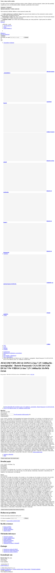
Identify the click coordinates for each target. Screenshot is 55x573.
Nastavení (3, 7)
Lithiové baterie (7, 530)
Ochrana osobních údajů (8, 538)
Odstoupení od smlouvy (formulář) (11, 543)
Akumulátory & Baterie (8, 42)
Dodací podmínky (7, 539)
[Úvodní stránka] (5, 34)
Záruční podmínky (7, 541)
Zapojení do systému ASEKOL (10, 551)
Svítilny (5, 315)
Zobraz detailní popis (37, 452)
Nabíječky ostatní (7, 528)
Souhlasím (9, 7)
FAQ (4, 345)
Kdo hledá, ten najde (5, 37)
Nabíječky (5, 253)
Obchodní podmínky (8, 536)
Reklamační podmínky (8, 540)
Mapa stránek (27, 569)
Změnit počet (4, 414)
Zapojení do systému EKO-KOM (11, 550)
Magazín (5, 348)
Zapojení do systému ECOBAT (10, 549)
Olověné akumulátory (8, 529)
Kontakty (5, 349)
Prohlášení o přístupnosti (6, 569)
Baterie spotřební (7, 526)
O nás (4, 346)
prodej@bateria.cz (5, 565)
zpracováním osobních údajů (13, 520)
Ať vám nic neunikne (6, 518)
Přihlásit (26, 518)
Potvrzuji (3, 22)
